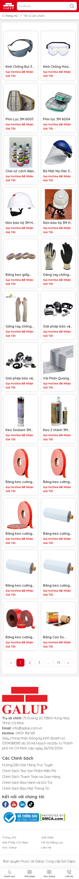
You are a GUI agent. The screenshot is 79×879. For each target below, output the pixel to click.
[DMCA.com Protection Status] (52, 817)
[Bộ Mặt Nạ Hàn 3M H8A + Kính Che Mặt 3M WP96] (58, 152)
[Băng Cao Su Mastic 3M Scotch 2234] (58, 619)
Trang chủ (12, 15)
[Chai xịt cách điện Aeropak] (20, 152)
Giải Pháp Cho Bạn (15, 842)
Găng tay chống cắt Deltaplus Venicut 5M (18, 326)
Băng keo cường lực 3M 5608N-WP (19, 585)
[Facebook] (5, 804)
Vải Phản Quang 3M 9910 (56, 378)
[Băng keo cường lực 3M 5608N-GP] (58, 515)
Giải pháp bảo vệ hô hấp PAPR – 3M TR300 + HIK (19, 378)
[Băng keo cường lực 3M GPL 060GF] (20, 619)
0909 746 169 (25, 733)
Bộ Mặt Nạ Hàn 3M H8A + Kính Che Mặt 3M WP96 (57, 171)
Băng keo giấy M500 (17, 274)
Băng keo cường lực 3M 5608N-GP (57, 533)
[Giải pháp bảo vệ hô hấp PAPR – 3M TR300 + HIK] (20, 359)
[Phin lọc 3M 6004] (58, 101)
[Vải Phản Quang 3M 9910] (58, 359)
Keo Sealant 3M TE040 (18, 430)
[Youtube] (14, 804)
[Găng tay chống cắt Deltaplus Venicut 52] (58, 256)
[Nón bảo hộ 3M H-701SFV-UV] (20, 204)
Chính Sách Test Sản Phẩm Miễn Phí (29, 771)
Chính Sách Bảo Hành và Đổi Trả (27, 782)
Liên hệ (46, 847)
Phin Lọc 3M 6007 (19, 119)
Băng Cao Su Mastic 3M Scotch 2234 (57, 637)
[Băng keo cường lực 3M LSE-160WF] (20, 463)
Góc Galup (9, 847)
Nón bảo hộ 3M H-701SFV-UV (19, 223)
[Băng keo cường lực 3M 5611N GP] (58, 567)
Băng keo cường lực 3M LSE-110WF (57, 482)
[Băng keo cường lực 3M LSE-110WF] (58, 463)
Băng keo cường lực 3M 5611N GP (56, 585)
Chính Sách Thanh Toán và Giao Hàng (31, 777)
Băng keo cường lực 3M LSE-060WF (20, 533)
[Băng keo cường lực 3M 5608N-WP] (20, 567)
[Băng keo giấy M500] (20, 256)
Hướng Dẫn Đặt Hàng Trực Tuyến (27, 765)
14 (58, 663)
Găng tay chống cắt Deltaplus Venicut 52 (56, 274)
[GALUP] (8, 6)
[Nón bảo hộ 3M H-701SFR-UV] (58, 204)
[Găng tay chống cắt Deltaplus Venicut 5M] (20, 308)
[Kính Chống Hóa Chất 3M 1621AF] (58, 48)
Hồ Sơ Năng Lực (52, 842)
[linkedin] (22, 804)
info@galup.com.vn (27, 728)
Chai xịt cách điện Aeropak (19, 171)
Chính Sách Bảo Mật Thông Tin (25, 788)
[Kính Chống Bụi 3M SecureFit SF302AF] (20, 48)
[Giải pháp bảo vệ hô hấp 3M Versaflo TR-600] (58, 308)
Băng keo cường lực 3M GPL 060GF (20, 637)
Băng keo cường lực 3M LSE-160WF (20, 482)
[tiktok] (30, 804)
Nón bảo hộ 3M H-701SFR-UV (57, 223)
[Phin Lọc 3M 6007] (20, 101)
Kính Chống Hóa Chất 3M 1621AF (55, 66)
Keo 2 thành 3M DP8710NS (55, 430)
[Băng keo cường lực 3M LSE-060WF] (20, 515)
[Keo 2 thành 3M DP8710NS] (58, 411)
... (49, 663)
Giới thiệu (47, 837)
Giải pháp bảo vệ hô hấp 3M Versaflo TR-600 (57, 326)
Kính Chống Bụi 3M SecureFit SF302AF (20, 66)
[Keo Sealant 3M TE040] (20, 411)
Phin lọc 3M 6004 (56, 119)
